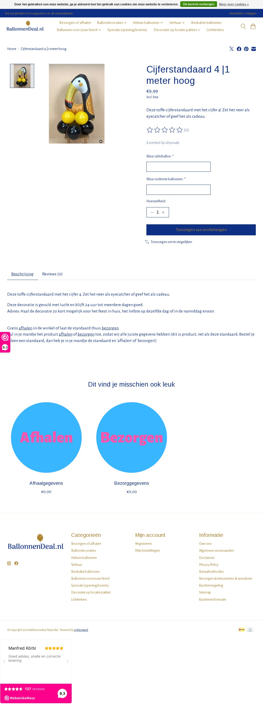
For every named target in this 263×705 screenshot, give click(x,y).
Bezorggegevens (131, 483)
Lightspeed (81, 629)
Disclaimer (206, 558)
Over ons (205, 544)
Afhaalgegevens (46, 483)
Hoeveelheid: (156, 201)
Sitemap (205, 592)
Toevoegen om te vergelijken (171, 242)
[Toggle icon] (243, 26)
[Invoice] (250, 630)
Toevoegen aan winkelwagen (201, 229)
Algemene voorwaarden (216, 550)
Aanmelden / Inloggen (243, 13)
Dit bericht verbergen (198, 4)
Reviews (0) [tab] (52, 274)
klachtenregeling (211, 585)
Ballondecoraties (83, 550)
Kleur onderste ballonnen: (165, 179)
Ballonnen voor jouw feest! (90, 578)
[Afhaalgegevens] (46, 437)
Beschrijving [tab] (22, 274)
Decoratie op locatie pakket (91, 592)
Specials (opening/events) (127, 30)
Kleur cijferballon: (160, 156)
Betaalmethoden (211, 571)
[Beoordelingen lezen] (165, 130)
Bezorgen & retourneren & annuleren (225, 578)
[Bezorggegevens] (131, 437)
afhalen (25, 328)
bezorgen (110, 328)
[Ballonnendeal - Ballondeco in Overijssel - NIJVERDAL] (25, 26)
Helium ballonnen (84, 558)
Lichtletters (215, 30)
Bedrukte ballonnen (206, 23)
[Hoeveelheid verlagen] (152, 212)
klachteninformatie (212, 599)
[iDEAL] (241, 630)
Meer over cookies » (234, 4)
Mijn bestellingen (147, 550)
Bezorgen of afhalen (75, 23)
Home (11, 49)
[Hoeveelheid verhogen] (163, 212)
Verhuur (76, 565)
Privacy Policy (208, 565)
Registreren (143, 544)
